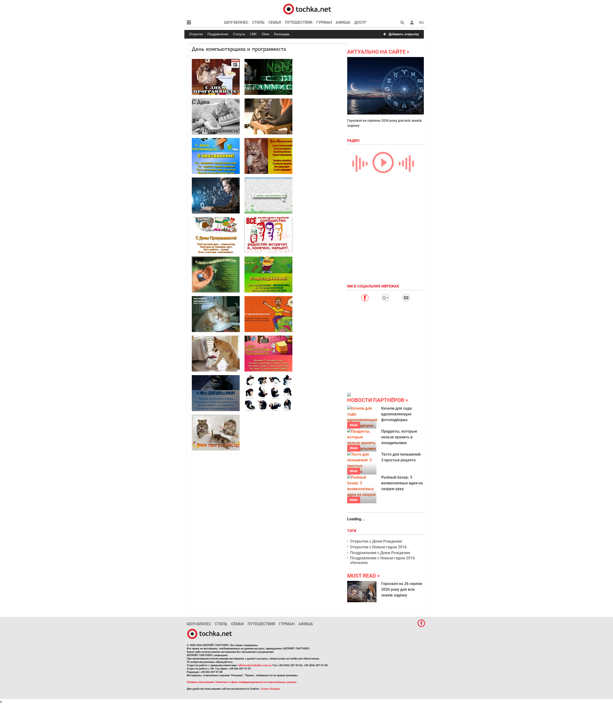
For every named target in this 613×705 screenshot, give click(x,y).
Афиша (343, 22)
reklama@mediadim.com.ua (255, 665)
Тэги (352, 531)
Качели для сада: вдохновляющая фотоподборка (397, 414)
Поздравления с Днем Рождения (380, 552)
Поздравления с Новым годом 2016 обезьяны (382, 560)
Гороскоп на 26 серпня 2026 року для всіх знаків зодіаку (401, 589)
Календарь (282, 34)
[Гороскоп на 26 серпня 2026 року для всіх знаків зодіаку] (361, 591)
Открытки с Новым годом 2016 (378, 547)
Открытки (196, 34)
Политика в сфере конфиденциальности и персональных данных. (256, 682)
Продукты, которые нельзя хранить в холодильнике (399, 437)
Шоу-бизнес (236, 22)
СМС (253, 34)
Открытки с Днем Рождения (376, 541)
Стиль (258, 22)
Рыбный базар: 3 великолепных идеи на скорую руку (402, 483)
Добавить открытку (404, 34)
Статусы (239, 34)
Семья (274, 22)
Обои (265, 34)
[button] (412, 22)
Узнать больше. (270, 688)
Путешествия (298, 22)
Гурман (324, 22)
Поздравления (217, 34)
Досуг (360, 22)
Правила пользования (200, 682)
